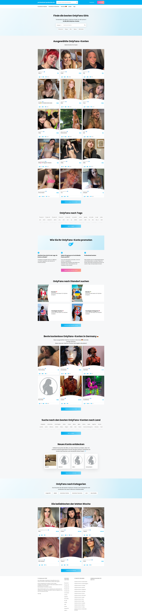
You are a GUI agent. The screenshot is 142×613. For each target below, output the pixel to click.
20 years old (54, 217)
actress (80, 217)
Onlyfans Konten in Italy (79, 599)
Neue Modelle (94, 493)
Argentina (94, 424)
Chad (64, 429)
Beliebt (55, 493)
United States (50, 424)
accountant (74, 217)
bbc (89, 219)
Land (86, 493)
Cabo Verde (52, 429)
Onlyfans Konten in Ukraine (79, 587)
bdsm (102, 219)
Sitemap (39, 593)
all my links (91, 217)
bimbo (66, 222)
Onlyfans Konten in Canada (79, 585)
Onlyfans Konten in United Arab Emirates (80, 609)
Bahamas (51, 426)
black (76, 222)
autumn (80, 219)
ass (71, 219)
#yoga (66, 29)
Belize (71, 426)
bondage (100, 222)
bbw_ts (97, 219)
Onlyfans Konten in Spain (79, 601)
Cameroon (59, 429)
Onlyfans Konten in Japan (79, 597)
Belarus (61, 426)
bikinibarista (60, 222)
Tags (74, 6)
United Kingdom (58, 424)
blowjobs (88, 222)
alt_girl (96, 217)
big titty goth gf (53, 222)
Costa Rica (94, 429)
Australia (41, 426)
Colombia (77, 429)
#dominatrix (81, 29)
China (72, 429)
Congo (88, 429)
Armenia (99, 424)
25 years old (61, 217)
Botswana (97, 426)
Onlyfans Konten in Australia (79, 591)
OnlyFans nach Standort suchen (71, 325)
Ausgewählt (48, 493)
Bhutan (80, 426)
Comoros (83, 429)
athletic (75, 219)
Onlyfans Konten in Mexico (79, 605)
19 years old (47, 217)
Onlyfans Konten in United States (80, 581)
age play (85, 217)
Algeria (79, 424)
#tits (71, 29)
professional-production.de (46, 2)
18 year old (41, 217)
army (60, 219)
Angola (88, 424)
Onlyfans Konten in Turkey (79, 607)
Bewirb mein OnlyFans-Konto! (71, 270)
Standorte (91, 2)
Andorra (83, 424)
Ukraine (64, 424)
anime (44, 219)
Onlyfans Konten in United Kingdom (81, 583)
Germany (63, 6)
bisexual (71, 222)
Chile (68, 429)
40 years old (67, 217)
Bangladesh (43, 424)
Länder (69, 6)
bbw (93, 219)
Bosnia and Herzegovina (88, 426)
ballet (85, 219)
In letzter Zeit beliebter (71, 570)
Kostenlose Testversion (54, 6)
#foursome (60, 29)
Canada (69, 424)
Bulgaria (40, 429)
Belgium (66, 426)
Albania (74, 424)
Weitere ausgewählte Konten (71, 202)
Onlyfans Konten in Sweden (79, 603)
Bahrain (56, 426)
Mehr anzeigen (71, 226)
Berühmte (101, 2)
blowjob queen (81, 222)
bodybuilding (94, 222)
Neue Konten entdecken (71, 473)
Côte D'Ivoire (100, 429)
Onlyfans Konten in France (79, 593)
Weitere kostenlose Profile (71, 409)
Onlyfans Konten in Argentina (80, 589)
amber (101, 217)
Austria (46, 426)
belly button (45, 222)
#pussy (75, 29)
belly (40, 222)
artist (64, 219)
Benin (75, 426)
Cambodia (46, 429)
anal (40, 219)
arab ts (55, 219)
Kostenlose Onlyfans (42, 6)
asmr (68, 219)
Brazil (102, 426)
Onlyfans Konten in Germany (80, 595)
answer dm (49, 219)
